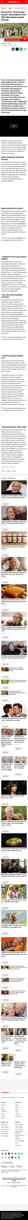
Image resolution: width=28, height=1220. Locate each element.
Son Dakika (4, 1111)
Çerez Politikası (19, 1129)
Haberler (3, 1102)
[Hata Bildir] (14, 1185)
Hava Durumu (4, 1124)
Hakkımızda (3, 1097)
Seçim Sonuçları (5, 1129)
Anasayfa (3, 8)
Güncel (10, 8)
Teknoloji (17, 1107)
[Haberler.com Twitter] (9, 1153)
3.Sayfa (3, 1116)
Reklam (8, 1097)
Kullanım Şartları (19, 1124)
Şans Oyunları (4, 1131)
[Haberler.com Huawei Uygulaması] (19, 1166)
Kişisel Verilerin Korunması (19, 1132)
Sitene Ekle (18, 1145)
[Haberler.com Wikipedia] (6, 1157)
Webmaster (18, 1138)
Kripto (2, 1114)
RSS (16, 1143)
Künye (16, 1097)
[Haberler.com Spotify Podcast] (22, 1153)
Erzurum (14, 471)
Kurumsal (17, 1122)
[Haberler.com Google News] (2, 1153)
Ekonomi (3, 1105)
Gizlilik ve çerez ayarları (6, 1185)
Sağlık (16, 1105)
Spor (2, 1107)
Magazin (3, 1109)
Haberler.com (4, 1122)
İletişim (12, 1097)
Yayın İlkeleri (21, 1097)
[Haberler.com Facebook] (6, 1153)
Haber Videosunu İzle (13, 40)
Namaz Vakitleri (5, 1127)
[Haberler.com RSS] (2, 1157)
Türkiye (3, 471)
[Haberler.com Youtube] (9, 1157)
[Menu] (2, 2)
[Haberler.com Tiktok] (12, 1157)
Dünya (2, 1118)
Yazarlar (17, 1114)
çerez (7, 1214)
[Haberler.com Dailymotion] (19, 1157)
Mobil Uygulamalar (19, 1140)
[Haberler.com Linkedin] (15, 1153)
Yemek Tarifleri (4, 1136)
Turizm (17, 1111)
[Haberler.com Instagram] (12, 1153)
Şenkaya (8, 471)
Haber (8, 1182)
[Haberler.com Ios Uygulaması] (4, 1166)
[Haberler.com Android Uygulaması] (12, 1166)
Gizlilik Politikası (19, 1127)
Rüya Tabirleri (4, 1133)
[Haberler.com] (6, 1092)
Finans (16, 1109)
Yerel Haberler (18, 1116)
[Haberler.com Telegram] (15, 1157)
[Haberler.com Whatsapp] (19, 1153)
